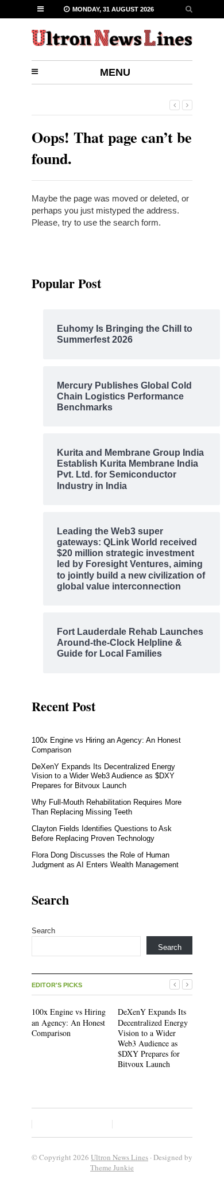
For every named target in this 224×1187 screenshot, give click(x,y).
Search (43, 930)
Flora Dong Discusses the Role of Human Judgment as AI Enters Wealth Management (105, 860)
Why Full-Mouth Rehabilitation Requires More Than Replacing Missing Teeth (106, 807)
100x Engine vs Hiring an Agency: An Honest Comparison (69, 1022)
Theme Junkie (112, 1167)
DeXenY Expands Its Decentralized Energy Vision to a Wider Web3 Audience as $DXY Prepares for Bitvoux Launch (103, 776)
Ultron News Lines (119, 1157)
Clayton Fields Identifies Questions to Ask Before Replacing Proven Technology (102, 833)
